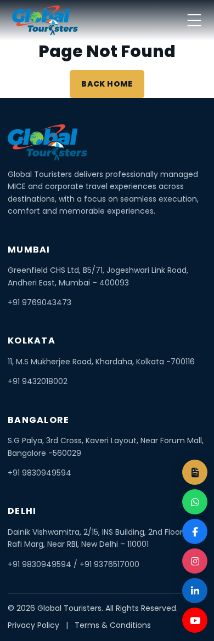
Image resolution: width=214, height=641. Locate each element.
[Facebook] (194, 531)
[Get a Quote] (194, 472)
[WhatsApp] (194, 501)
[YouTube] (194, 620)
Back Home (107, 83)
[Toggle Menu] (194, 20)
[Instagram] (194, 561)
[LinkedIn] (194, 590)
